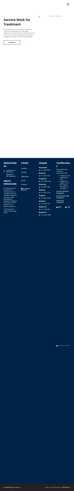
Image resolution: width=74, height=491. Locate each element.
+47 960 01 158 (45, 187)
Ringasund (43, 207)
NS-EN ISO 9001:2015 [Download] (62, 192)
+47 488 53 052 (46, 198)
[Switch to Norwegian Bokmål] (27, 189)
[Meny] (68, 4)
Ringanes (42, 201)
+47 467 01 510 (45, 176)
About (23, 180)
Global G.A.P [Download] (60, 201)
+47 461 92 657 (45, 209)
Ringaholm (43, 179)
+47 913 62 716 (45, 204)
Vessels (23, 172)
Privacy (18, 487)
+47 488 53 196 (45, 170)
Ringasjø (42, 190)
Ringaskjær (43, 168)
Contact (24, 185)
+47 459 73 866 (46, 215)
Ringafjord (43, 212)
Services (24, 168)
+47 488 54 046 (46, 181)
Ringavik (42, 195)
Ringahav (42, 173)
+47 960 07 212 (45, 193)
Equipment (25, 176)
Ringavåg (42, 184)
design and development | (57, 487)
